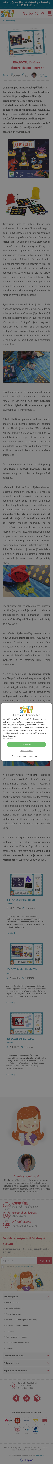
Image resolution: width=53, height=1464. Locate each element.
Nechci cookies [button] (26, 751)
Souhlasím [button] (26, 744)
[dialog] (26, 732)
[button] (26, 756)
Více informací (8, 739)
